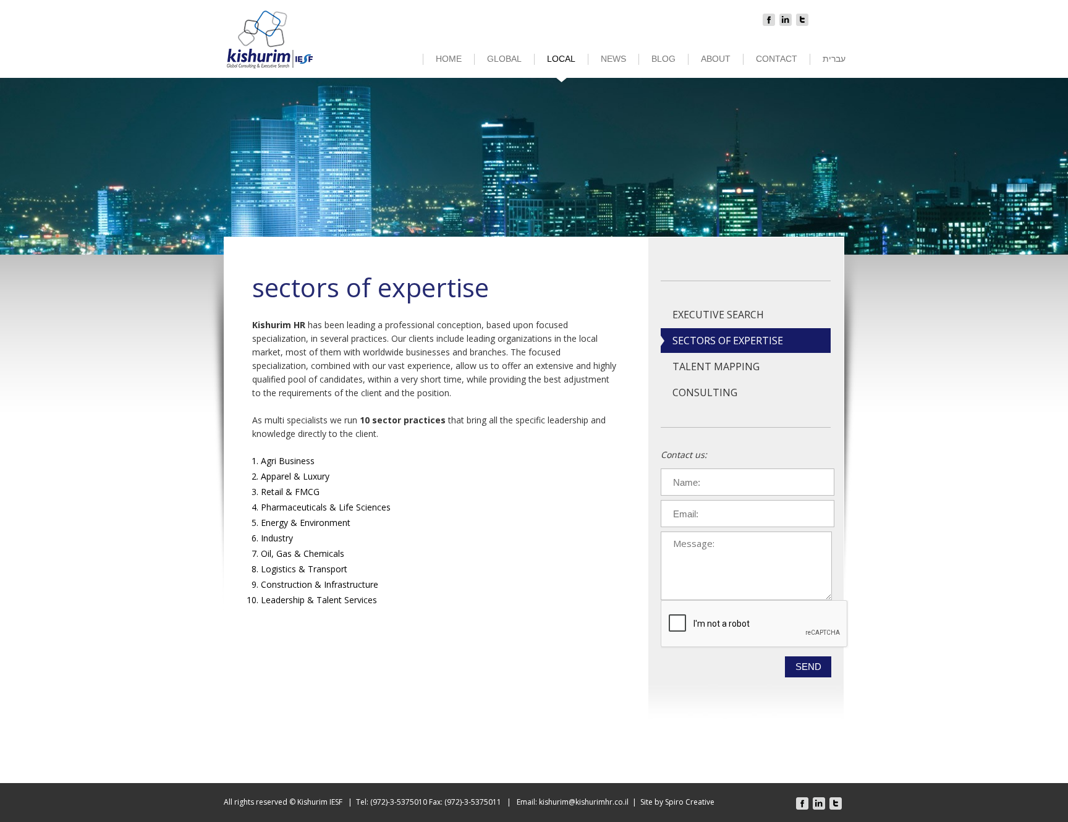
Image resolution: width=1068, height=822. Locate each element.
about (716, 59)
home (449, 59)
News (613, 59)
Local (561, 59)
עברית (834, 59)
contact (776, 59)
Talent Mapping (716, 366)
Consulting (704, 392)
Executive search (718, 314)
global (504, 59)
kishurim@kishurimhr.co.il (584, 802)
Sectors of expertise (727, 340)
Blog (663, 59)
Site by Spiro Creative (677, 802)
